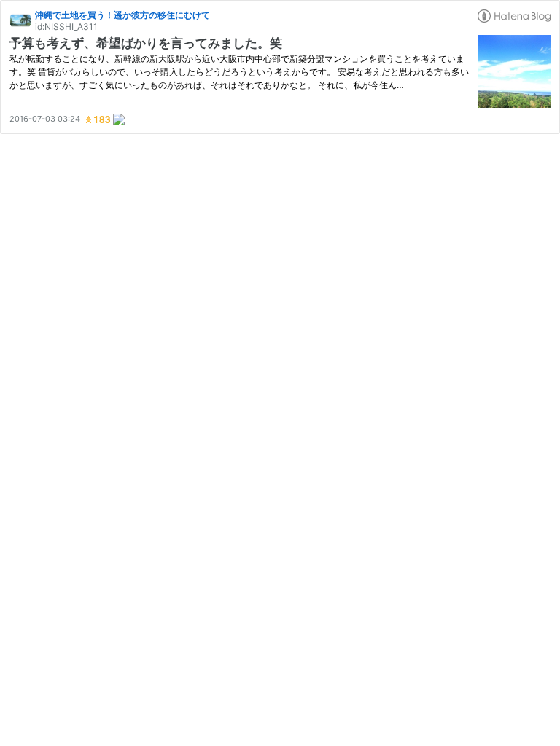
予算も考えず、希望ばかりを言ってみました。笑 (145, 43)
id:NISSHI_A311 (66, 26)
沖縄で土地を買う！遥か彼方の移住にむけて (122, 14)
